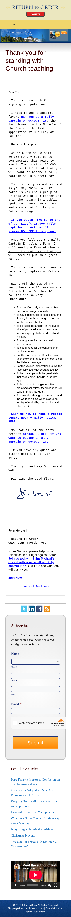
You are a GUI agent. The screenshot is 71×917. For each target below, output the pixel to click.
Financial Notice (54, 908)
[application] (35, 875)
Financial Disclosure (35, 586)
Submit (35, 743)
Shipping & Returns (17, 908)
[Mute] (49, 885)
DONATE (35, 14)
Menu (14, 24)
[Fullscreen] (55, 885)
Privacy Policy (36, 908)
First (14, 680)
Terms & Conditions (35, 911)
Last (14, 694)
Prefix (15, 667)
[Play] (15, 885)
